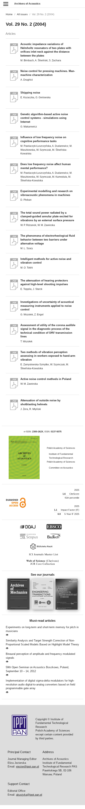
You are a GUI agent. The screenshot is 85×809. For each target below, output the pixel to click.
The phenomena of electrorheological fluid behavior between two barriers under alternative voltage (47, 239)
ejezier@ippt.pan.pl (27, 766)
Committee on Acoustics (61, 467)
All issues (22, 14)
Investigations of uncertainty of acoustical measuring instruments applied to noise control (47, 305)
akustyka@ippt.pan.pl (29, 794)
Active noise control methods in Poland (45, 379)
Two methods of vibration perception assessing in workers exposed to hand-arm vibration (47, 356)
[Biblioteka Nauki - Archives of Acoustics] (42, 549)
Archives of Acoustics (27, 3)
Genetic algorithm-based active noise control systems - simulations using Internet (44, 118)
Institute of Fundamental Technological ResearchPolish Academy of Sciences (61, 458)
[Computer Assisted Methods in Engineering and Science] (66, 611)
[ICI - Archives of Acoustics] (42, 555)
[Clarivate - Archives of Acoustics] (42, 565)
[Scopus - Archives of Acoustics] (30, 539)
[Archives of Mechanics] (19, 611)
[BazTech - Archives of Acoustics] (55, 539)
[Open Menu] (5, 4)
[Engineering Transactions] (44, 611)
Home (9, 14)
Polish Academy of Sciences (61, 448)
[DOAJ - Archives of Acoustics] (32, 529)
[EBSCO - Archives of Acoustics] (56, 529)
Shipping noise (30, 92)
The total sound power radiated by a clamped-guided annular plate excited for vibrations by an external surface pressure (47, 216)
